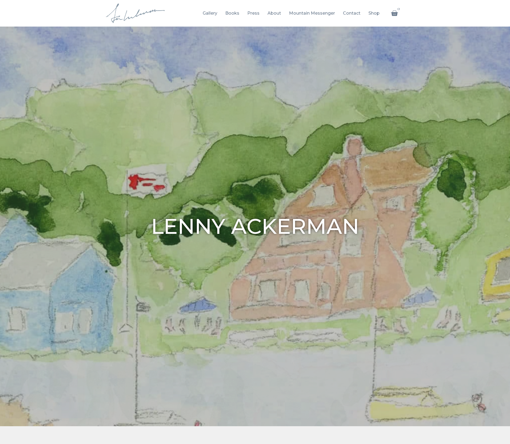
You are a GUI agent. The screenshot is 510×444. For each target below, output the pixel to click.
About (274, 13)
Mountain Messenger (312, 13)
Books (232, 13)
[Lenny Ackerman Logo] (135, 13)
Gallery (210, 13)
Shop (374, 13)
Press (253, 13)
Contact (351, 13)
